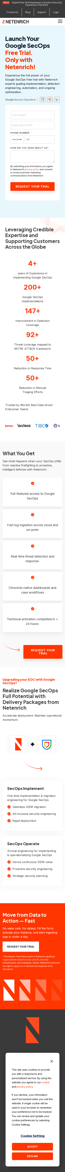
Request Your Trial (43, 651)
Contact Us (12, 12)
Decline (32, 1156)
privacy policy (25, 1086)
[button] (60, 21)
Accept (32, 1146)
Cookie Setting (33, 1136)
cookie (46, 1082)
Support (41, 12)
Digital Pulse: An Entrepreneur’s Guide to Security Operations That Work (37, 3)
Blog (27, 12)
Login (56, 12)
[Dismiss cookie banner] (51, 1062)
